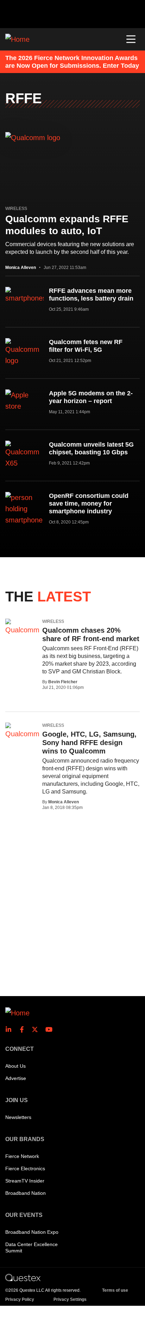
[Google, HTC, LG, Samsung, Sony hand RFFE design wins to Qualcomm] (22, 731)
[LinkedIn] (10, 1029)
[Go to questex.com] (22, 1277)
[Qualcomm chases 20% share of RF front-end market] (22, 627)
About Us (15, 1066)
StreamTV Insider (24, 1181)
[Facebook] (24, 1029)
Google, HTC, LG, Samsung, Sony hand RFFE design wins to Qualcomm (89, 742)
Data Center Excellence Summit (31, 1247)
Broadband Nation (25, 1193)
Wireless (16, 208)
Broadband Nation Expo (31, 1232)
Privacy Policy (19, 1299)
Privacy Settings (70, 1299)
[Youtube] (50, 1029)
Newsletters (18, 1117)
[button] (131, 39)
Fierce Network (22, 1156)
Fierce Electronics (25, 1168)
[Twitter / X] (37, 1029)
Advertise (15, 1078)
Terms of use (115, 1290)
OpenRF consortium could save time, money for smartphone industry (88, 503)
